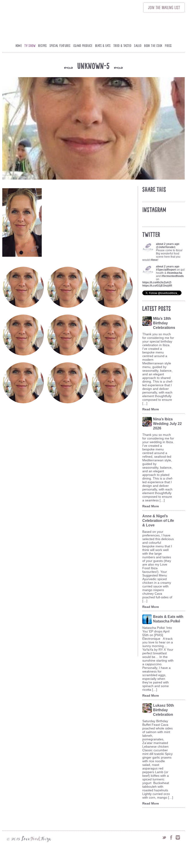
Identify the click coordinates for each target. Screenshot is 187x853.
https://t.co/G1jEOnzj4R (157, 285)
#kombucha (174, 272)
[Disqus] (69, 476)
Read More (150, 409)
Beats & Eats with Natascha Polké (168, 619)
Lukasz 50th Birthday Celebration (163, 709)
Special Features (59, 45)
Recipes (42, 45)
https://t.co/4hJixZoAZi (156, 282)
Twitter (164, 837)
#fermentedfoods (172, 276)
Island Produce (82, 45)
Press (168, 45)
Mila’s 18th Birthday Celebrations (164, 323)
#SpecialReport (166, 269)
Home (19, 45)
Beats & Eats (103, 45)
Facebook (171, 837)
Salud (137, 45)
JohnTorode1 (167, 247)
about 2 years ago (167, 244)
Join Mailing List (164, 7)
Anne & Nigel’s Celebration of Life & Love (158, 520)
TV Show (29, 45)
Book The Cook (153, 45)
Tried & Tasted (122, 45)
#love (154, 259)
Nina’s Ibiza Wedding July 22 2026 (167, 423)
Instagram (178, 837)
